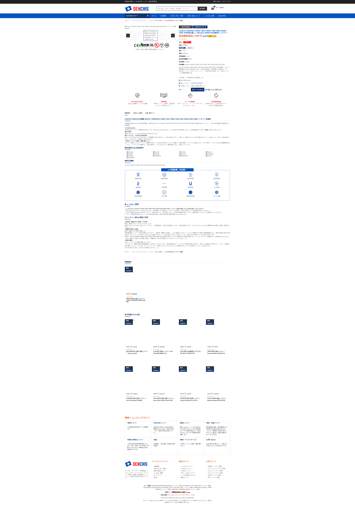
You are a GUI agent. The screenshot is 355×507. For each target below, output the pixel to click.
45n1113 (182, 152)
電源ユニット (185, 477)
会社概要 (163, 16)
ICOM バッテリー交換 (214, 475)
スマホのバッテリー (186, 468)
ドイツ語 (191, 495)
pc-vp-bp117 (165, 487)
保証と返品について (194, 16)
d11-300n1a (186, 485)
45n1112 (156, 152)
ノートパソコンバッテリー (139, 20)
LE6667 (189, 48)
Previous (128, 27)
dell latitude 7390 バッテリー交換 (181, 487)
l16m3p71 (131, 152)
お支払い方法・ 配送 (176, 16)
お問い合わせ (217, 1)
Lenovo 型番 (158, 20)
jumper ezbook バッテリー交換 (189, 489)
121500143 (157, 155)
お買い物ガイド (149, 113)
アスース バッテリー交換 (215, 473)
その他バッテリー (186, 470)
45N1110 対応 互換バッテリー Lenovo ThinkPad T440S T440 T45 (135, 300)
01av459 (130, 154)
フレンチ (177, 495)
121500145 (210, 154)
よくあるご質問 (209, 16)
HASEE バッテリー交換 (215, 466)
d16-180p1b (147, 487)
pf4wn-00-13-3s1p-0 (200, 487)
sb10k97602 (184, 155)
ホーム (154, 16)
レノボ (151, 20)
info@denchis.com (221, 445)
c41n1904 (175, 489)
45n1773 (183, 154)
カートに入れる (198, 89)
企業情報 (156, 466)
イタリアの (185, 495)
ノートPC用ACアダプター (188, 475)
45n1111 (209, 152)
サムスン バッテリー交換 (215, 470)
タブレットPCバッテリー (188, 473)
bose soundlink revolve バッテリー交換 (168, 485)
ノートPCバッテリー (187, 466)
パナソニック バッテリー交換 (216, 468)
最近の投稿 (222, 16)
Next (173, 27)
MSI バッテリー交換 (214, 477)
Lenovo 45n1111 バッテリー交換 (167, 143)
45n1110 (209, 155)
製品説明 (127, 113)
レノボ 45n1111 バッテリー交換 (173, 20)
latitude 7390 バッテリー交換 (200, 485)
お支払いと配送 (137, 113)
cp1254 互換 (156, 487)
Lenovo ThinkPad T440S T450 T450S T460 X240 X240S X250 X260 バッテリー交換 (155, 236)
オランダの (171, 495)
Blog (155, 477)
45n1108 (130, 155)
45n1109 (156, 154)
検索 (203, 8)
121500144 (131, 157)
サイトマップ (226, 1)
